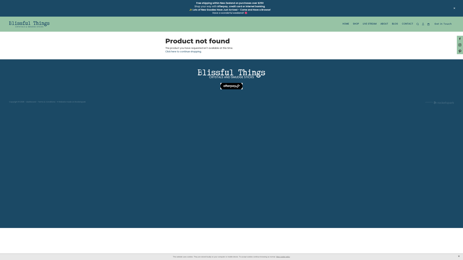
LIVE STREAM (370, 24)
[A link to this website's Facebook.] (460, 39)
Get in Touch (443, 24)
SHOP (356, 24)
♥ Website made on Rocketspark (71, 102)
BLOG (395, 24)
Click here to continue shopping (183, 52)
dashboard (31, 102)
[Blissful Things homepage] (53, 24)
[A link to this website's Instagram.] (460, 45)
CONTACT (407, 24)
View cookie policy (283, 257)
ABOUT (384, 24)
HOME (346, 24)
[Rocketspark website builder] (439, 103)
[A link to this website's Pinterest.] (460, 51)
